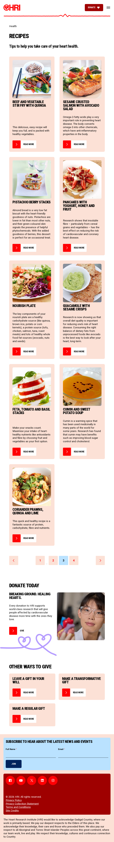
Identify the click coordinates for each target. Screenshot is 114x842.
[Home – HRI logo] (11, 7)
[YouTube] (21, 780)
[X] (31, 780)
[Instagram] (53, 780)
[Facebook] (10, 780)
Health (13, 26)
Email (61, 749)
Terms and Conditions (18, 807)
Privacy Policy (14, 800)
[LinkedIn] (42, 780)
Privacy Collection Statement (22, 803)
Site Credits (12, 810)
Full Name (11, 749)
